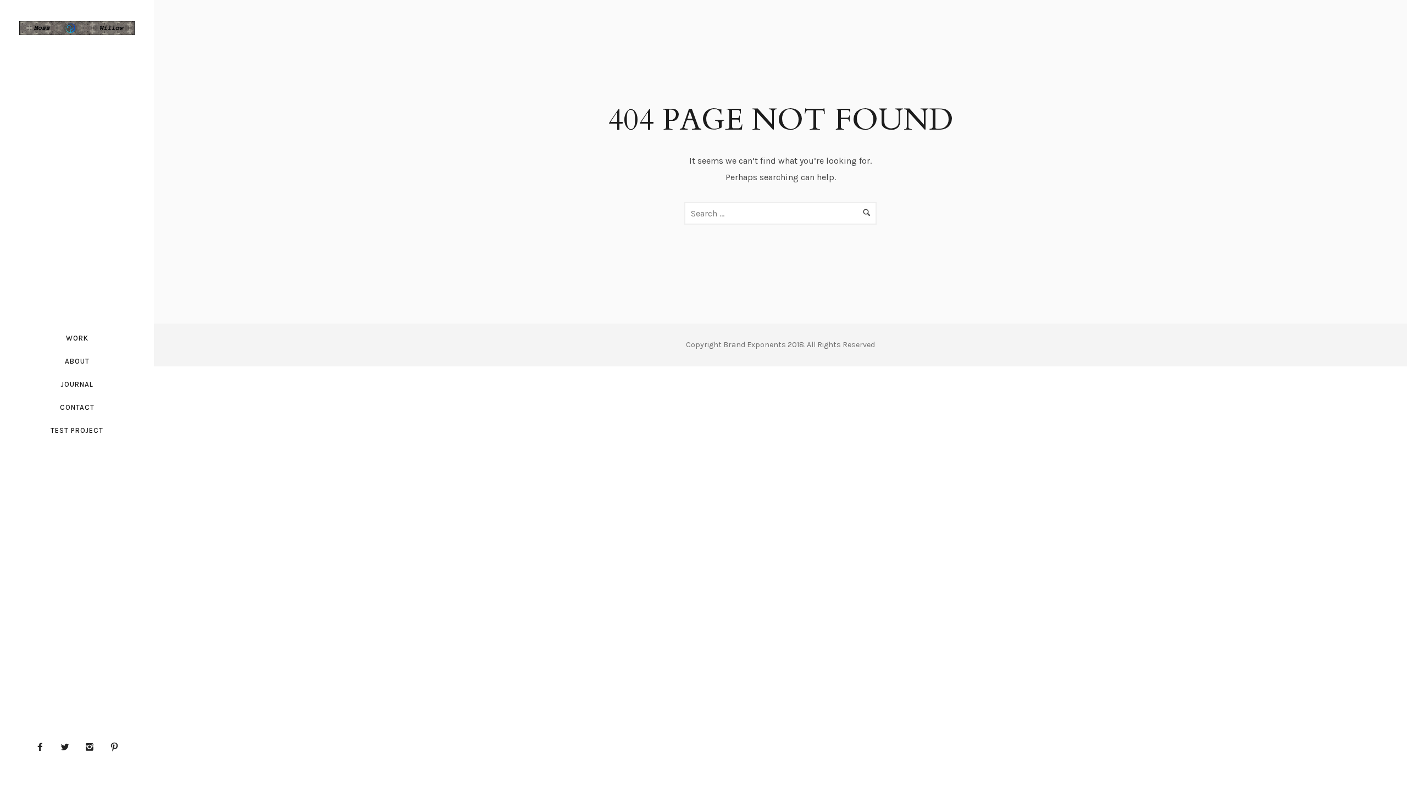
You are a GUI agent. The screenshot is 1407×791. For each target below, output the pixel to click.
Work (77, 338)
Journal (77, 384)
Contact (77, 407)
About (77, 361)
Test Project (77, 430)
